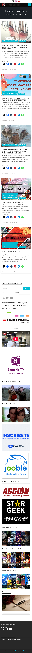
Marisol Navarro (12, 69)
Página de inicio (10, 14)
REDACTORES (22, 40)
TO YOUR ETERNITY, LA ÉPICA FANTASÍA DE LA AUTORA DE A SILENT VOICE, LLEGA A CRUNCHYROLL (15, 47)
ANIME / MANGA (14, 40)
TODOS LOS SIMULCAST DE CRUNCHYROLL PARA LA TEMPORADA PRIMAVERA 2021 (15, 99)
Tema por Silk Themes (21, 651)
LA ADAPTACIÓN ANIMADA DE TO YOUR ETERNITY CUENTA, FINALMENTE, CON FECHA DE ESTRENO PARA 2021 (15, 151)
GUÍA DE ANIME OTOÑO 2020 (11, 251)
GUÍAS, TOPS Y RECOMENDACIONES (10, 197)
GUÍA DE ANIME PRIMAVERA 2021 (12, 202)
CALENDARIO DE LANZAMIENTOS (10, 93)
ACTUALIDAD (6, 40)
